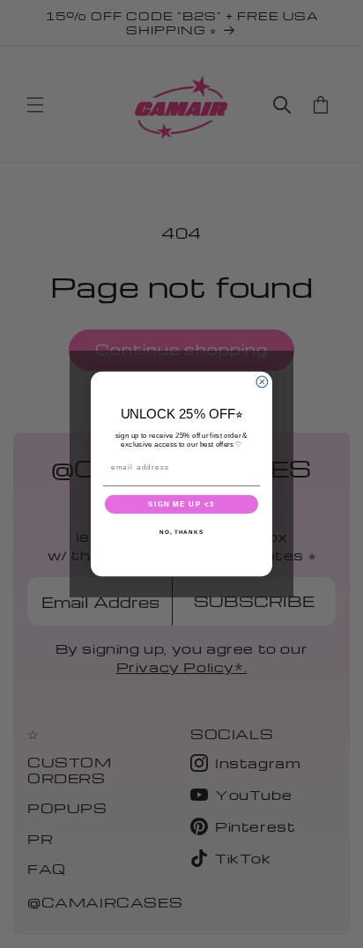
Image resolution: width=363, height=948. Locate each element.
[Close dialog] (262, 382)
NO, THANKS (181, 533)
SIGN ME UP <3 (181, 504)
